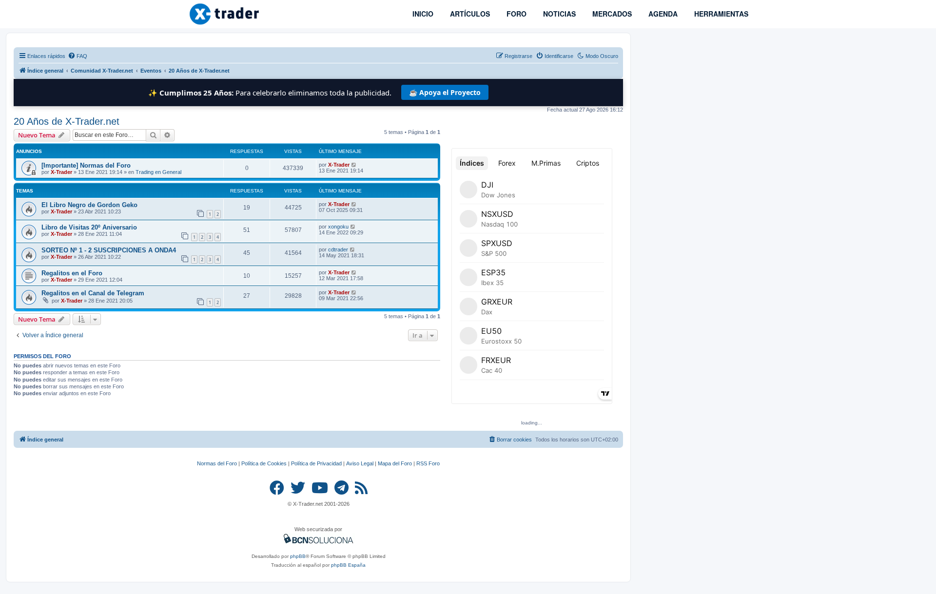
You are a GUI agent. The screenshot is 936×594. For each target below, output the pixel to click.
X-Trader (61, 172)
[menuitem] (77, 56)
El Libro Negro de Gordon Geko (89, 205)
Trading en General (158, 172)
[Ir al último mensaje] (354, 165)
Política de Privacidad (316, 463)
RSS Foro (428, 463)
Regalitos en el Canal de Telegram (92, 293)
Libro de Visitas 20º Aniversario (89, 227)
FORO (515, 14)
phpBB (298, 556)
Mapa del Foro (395, 463)
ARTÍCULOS (469, 14)
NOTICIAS (558, 14)
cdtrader (338, 249)
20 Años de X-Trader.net (66, 121)
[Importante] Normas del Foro (86, 165)
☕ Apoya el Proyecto (445, 92)
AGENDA (662, 14)
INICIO (421, 14)
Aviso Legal (359, 463)
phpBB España (348, 565)
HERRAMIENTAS (720, 14)
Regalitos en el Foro (71, 273)
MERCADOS (611, 14)
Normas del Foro (217, 463)
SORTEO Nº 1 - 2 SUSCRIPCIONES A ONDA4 (108, 250)
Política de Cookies (264, 463)
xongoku (338, 227)
